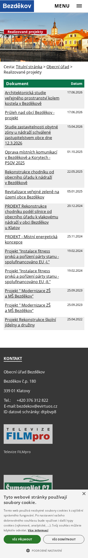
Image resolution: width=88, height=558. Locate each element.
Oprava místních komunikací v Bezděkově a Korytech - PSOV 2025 (31, 157)
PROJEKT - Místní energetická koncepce (31, 239)
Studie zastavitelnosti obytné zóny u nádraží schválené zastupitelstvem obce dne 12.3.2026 (31, 135)
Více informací (38, 530)
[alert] (44, 524)
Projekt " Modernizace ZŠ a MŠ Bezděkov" (28, 293)
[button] (44, 550)
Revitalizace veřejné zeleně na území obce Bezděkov (32, 194)
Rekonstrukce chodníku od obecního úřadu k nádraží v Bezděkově (29, 177)
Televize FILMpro (17, 451)
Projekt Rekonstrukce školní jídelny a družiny (30, 322)
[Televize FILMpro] (28, 442)
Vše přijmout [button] (22, 539)
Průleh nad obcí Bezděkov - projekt (30, 115)
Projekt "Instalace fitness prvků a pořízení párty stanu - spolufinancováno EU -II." (32, 276)
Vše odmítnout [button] (64, 539)
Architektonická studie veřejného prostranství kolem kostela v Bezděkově (32, 98)
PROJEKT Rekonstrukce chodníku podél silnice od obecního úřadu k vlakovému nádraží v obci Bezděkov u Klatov (31, 216)
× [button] (84, 494)
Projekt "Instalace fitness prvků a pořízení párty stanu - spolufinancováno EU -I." (32, 256)
